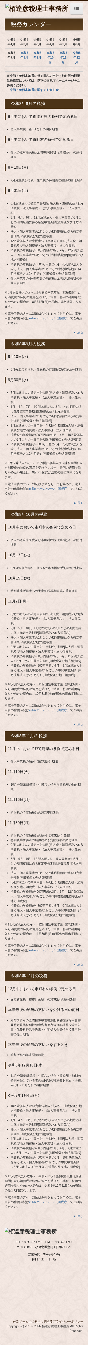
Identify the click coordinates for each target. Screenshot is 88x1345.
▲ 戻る (78, 332)
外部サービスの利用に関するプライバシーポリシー (48, 1321)
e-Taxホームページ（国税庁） (49, 318)
